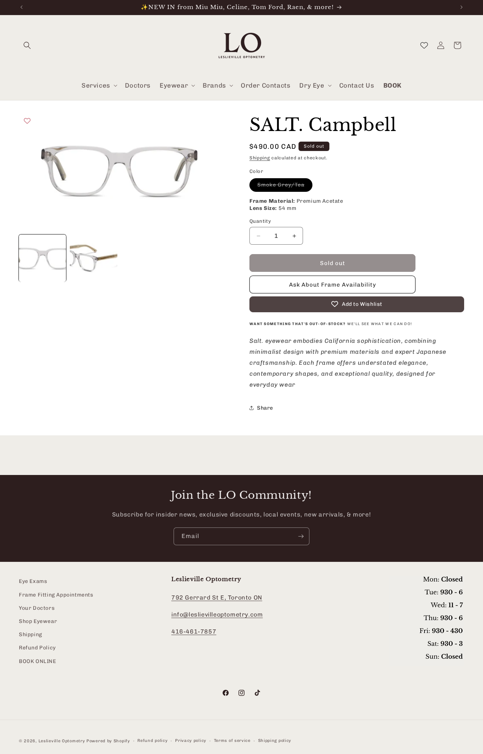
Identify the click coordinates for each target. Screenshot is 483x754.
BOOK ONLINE (37, 661)
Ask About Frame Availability (332, 284)
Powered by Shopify (108, 741)
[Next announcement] (461, 7)
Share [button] (265, 408)
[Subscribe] (300, 536)
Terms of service (232, 740)
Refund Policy (37, 648)
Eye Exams (33, 581)
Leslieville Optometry (61, 741)
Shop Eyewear (38, 621)
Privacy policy (190, 740)
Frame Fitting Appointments (56, 595)
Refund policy (152, 740)
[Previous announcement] (21, 7)
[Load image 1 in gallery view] (42, 258)
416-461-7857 (193, 631)
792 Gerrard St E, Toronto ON (216, 597)
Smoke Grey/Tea (284, 186)
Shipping (259, 157)
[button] (27, 45)
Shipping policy (275, 740)
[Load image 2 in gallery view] (93, 258)
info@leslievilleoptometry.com (217, 614)
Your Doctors (37, 608)
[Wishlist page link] (424, 45)
